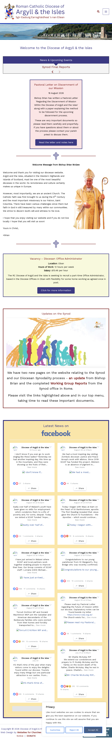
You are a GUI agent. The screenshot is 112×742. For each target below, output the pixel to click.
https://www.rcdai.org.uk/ (79, 615)
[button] (98, 11)
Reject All (74, 730)
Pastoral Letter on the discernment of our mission (56, 67)
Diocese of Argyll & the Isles (35, 447)
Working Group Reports (68, 383)
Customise (55, 730)
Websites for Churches (29, 732)
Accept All (93, 730)
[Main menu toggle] (106, 11)
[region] (74, 719)
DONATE (31, 736)
